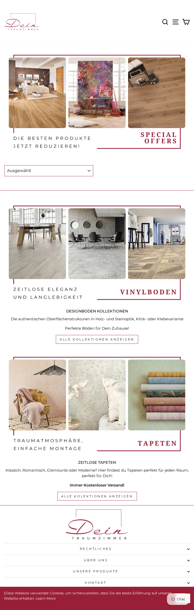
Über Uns (96, 560)
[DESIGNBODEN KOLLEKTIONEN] (97, 253)
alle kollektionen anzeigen (97, 339)
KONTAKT (96, 582)
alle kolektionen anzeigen (97, 496)
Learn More (46, 598)
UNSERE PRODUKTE (95, 571)
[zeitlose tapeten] (97, 404)
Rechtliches (96, 549)
